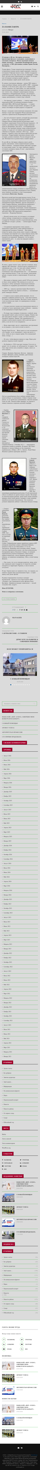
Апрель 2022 (7, 989)
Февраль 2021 (8, 1052)
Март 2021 (7, 1047)
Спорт (5, 1118)
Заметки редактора (9, 1077)
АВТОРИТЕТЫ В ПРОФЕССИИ (12, 732)
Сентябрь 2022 (8, 967)
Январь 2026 (7, 787)
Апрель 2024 (7, 881)
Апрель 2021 (7, 1043)
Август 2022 (7, 971)
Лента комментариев (8, 1143)
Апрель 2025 (7, 827)
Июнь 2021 (7, 1034)
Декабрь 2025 (8, 792)
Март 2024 (7, 886)
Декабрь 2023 (8, 899)
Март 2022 (7, 993)
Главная (4, 19)
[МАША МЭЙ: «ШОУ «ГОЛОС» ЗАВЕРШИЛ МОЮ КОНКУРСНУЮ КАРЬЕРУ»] (8, 1185)
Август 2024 (7, 863)
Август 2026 (7, 756)
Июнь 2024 (7, 872)
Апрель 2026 (7, 774)
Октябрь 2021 (8, 1016)
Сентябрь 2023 (8, 913)
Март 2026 (7, 778)
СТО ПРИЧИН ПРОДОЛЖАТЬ (11, 737)
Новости (13, 19)
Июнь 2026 (7, 765)
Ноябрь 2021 (7, 1011)
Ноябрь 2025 (7, 796)
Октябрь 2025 (8, 801)
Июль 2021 (7, 1029)
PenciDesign (34, 1455)
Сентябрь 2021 (8, 1020)
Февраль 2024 (8, 890)
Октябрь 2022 (8, 962)
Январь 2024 (7, 895)
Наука (5, 1095)
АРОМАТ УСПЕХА (8, 728)
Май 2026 (7, 769)
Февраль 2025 (8, 836)
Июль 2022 (7, 976)
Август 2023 (7, 917)
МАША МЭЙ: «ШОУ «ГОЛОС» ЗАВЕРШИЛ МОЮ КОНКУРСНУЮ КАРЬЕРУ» (18, 718)
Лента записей (6, 1139)
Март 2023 (7, 940)
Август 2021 (7, 1025)
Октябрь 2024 (8, 854)
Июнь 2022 (7, 980)
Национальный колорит (11, 1100)
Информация (8, 1086)
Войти (4, 1134)
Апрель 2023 (7, 935)
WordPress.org (6, 1148)
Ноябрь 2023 (7, 904)
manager (10, 30)
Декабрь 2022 (8, 953)
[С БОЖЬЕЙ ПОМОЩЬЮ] (20, 664)
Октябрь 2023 (8, 908)
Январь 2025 (7, 841)
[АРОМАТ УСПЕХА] (8, 1210)
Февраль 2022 (8, 998)
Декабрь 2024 (8, 845)
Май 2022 (7, 985)
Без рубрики (7, 1073)
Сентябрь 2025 (8, 805)
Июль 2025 (7, 814)
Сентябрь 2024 (8, 859)
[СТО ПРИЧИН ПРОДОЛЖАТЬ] (8, 1235)
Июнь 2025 (7, 819)
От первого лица (9, 1113)
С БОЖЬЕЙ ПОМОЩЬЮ (20, 679)
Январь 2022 (7, 1003)
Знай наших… (8, 1082)
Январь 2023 (7, 949)
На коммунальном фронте (12, 1091)
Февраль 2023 (8, 944)
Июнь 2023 (7, 926)
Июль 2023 (7, 922)
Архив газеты (8, 1068)
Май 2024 (7, 877)
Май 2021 (7, 1038)
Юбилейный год (9, 1122)
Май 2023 (7, 931)
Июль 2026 (7, 760)
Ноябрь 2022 (7, 958)
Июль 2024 (7, 868)
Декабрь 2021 (8, 1007)
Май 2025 (7, 823)
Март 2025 (7, 832)
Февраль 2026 (8, 783)
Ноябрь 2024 (7, 850)
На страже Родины (9, 599)
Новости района (9, 1109)
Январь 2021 (7, 1056)
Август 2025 (7, 810)
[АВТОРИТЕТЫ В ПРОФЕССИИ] (8, 1223)
